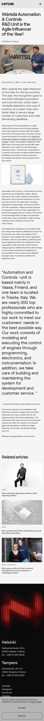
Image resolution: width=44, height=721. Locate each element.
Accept (22, 707)
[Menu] (40, 4)
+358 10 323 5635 (15, 654)
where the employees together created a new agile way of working (21, 139)
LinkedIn (6, 685)
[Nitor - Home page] (8, 4)
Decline (22, 715)
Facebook (7, 692)
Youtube (6, 695)
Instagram (7, 689)
